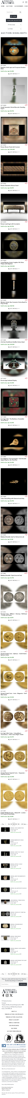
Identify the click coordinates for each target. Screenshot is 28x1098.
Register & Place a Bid (6, 1088)
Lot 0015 (3, 65)
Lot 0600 (3, 496)
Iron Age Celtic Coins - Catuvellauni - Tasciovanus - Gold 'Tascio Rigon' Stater (12, 734)
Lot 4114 (3, 611)
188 (14, 824)
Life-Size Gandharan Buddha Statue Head (12, 342)
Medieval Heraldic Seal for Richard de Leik (12, 537)
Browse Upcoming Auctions (7, 1087)
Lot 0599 (3, 456)
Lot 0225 (3, 300)
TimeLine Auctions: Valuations (14, 1017)
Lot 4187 (3, 810)
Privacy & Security (14, 1020)
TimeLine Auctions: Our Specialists (14, 1014)
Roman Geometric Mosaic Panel (9, 185)
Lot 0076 (3, 183)
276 (22, 824)
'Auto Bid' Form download (14, 1031)
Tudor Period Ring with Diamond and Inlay (12, 498)
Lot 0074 (3, 145)
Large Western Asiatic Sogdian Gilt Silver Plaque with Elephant (12, 263)
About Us (14, 1011)
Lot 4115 (3, 651)
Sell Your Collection (6, 1090)
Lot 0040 (3, 105)
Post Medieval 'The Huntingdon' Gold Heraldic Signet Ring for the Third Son (13, 459)
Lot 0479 (3, 378)
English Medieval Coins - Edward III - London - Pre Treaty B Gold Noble (13, 813)
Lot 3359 (3, 573)
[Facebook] (3, 995)
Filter (14, 16)
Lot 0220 (3, 260)
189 (16, 824)
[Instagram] (7, 995)
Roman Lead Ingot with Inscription (10, 224)
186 (9, 824)
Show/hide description (14, 20)
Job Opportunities (14, 1025)
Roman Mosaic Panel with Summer (10, 147)
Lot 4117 (3, 691)
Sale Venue (14, 1028)
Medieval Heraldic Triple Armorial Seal (11, 575)
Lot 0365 (3, 340)
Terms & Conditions (14, 1022)
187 (11, 824)
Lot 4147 (3, 731)
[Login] (23, 2)
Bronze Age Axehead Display (9, 380)
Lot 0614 (3, 535)
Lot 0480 (3, 417)
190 (18, 824)
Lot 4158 (3, 771)
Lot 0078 (3, 222)
